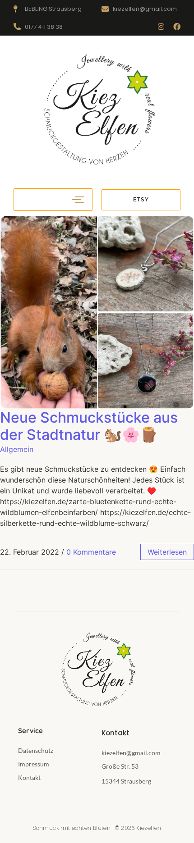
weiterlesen (167, 551)
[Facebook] (176, 26)
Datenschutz (35, 750)
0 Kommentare (91, 551)
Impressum (33, 764)
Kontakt (29, 777)
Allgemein (16, 449)
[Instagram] (161, 26)
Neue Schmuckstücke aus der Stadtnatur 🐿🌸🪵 (89, 426)
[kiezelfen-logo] (97, 111)
